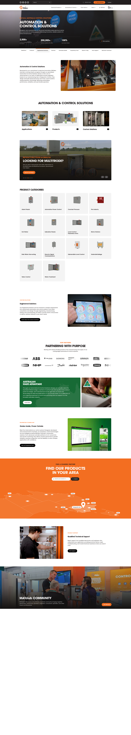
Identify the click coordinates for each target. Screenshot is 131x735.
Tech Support (95, 50)
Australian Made (63, 50)
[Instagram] (23, 2)
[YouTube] (28, 2)
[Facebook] (21, 2)
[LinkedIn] (25, 2)
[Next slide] (106, 177)
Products (32, 50)
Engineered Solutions (42, 50)
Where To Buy (85, 50)
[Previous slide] (102, 177)
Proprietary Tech (74, 50)
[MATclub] (110, 7)
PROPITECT (23, 50)
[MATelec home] (24, 7)
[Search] (49, 2)
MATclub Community (107, 50)
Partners (53, 50)
